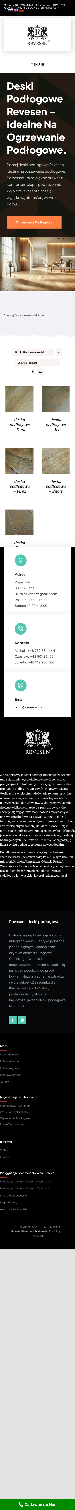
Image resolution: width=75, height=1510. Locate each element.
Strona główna (12, 315)
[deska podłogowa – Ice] (56, 389)
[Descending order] (58, 352)
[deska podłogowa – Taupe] (19, 512)
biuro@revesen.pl (46, 7)
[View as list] (40, 371)
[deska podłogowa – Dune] (19, 389)
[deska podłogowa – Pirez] (19, 451)
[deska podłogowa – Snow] (56, 451)
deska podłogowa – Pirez (19, 486)
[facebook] (13, 1020)
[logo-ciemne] (37, 23)
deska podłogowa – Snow (56, 486)
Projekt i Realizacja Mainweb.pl (30, 1231)
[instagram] (22, 1020)
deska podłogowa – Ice (56, 425)
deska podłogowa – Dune (19, 425)
